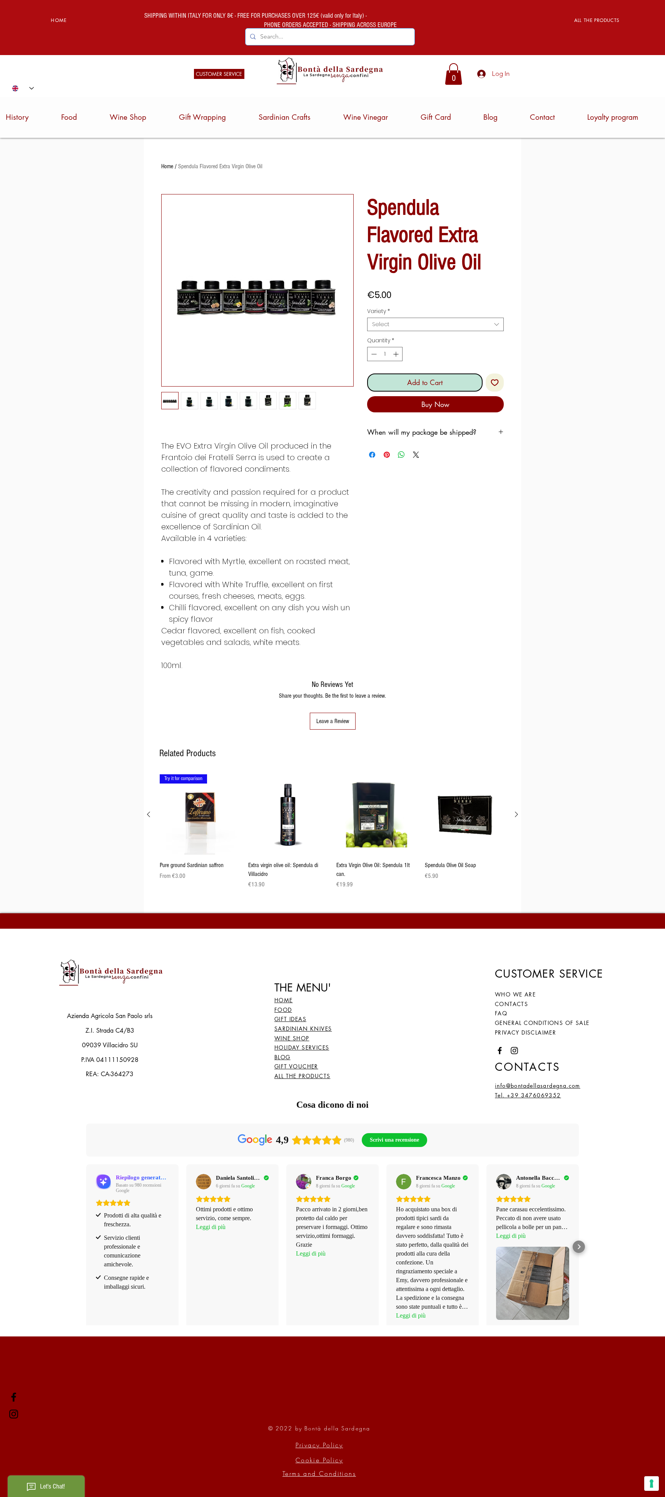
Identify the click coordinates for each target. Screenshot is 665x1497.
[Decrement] (373, 354)
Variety (378, 311)
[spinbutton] (385, 354)
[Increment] (396, 354)
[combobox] (435, 324)
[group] (332, 831)
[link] (453, 74)
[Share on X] (416, 454)
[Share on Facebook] (372, 454)
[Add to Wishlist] (495, 382)
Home (167, 166)
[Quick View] (288, 814)
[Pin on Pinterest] (386, 454)
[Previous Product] (148, 814)
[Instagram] (14, 1414)
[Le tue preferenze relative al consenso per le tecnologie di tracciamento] (651, 1483)
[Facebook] (14, 1397)
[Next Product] (516, 814)
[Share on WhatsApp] (401, 454)
